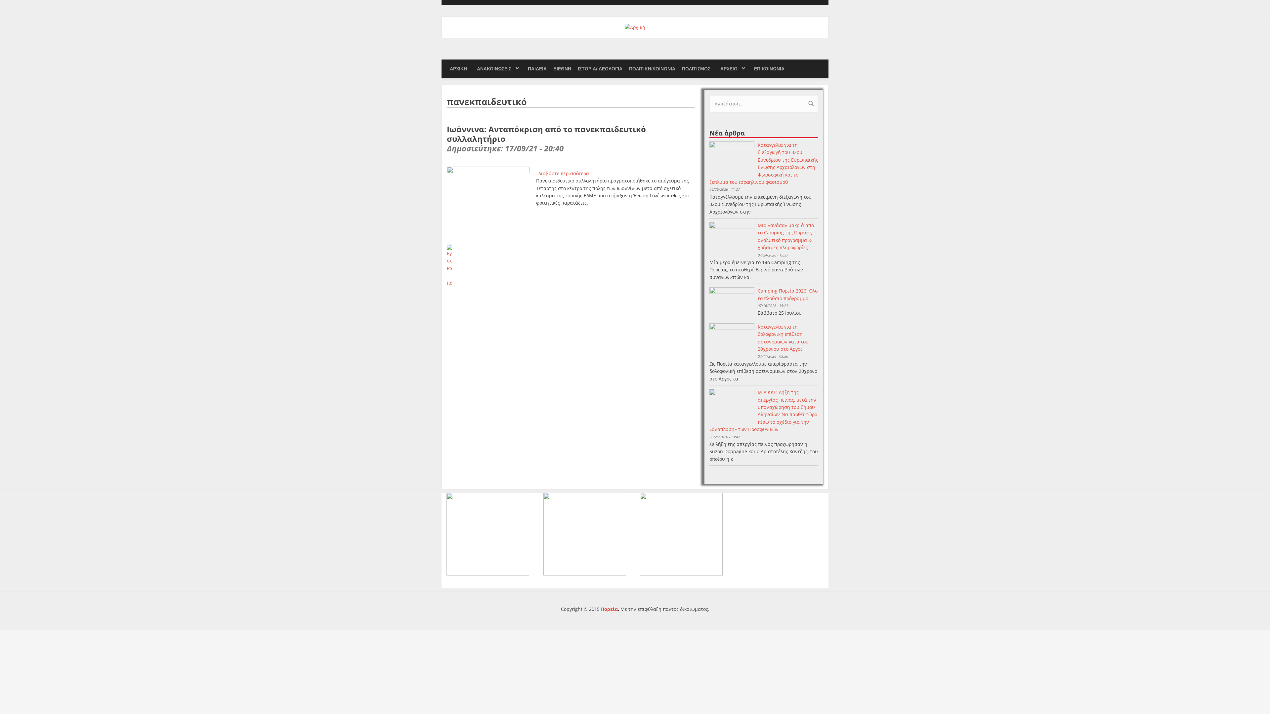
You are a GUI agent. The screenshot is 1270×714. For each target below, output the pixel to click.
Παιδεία (537, 68)
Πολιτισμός (696, 68)
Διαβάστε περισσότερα (563, 173)
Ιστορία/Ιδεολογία (600, 68)
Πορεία (609, 609)
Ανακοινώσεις (494, 68)
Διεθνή (562, 68)
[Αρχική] (635, 27)
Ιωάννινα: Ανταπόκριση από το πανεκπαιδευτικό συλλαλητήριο (546, 134)
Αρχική (458, 68)
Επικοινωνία (769, 68)
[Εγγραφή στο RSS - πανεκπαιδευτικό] (571, 266)
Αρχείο (729, 68)
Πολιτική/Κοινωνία (652, 68)
